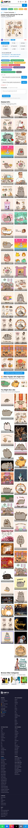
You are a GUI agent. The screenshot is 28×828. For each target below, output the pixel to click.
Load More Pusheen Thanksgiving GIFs (14, 373)
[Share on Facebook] (7, 826)
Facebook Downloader (5, 792)
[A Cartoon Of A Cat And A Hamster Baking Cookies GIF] (7, 284)
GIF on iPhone (17, 759)
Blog (2, 798)
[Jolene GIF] (16, 9)
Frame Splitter (3, 771)
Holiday (16, 717)
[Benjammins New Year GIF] (20, 638)
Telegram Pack (3, 781)
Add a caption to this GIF (15, 54)
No (1, 742)
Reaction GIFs (17, 774)
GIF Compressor (4, 763)
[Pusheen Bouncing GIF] (7, 490)
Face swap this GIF (6, 54)
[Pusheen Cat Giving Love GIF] (7, 498)
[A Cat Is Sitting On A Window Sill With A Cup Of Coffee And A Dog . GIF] (20, 271)
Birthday (16, 702)
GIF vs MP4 (17, 768)
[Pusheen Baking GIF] (7, 509)
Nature (16, 721)
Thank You (3, 733)
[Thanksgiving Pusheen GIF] (20, 488)
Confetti (16, 736)
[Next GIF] (25, 28)
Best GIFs (16, 772)
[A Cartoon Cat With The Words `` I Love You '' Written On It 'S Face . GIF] (7, 112)
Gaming (16, 714)
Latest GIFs (3, 699)
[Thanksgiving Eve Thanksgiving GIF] (7, 600)
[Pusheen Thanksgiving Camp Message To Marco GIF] (20, 557)
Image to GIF (3, 775)
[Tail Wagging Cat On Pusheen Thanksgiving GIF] (20, 515)
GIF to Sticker (3, 777)
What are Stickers (4, 814)
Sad (1, 730)
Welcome (2, 754)
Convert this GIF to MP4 (14, 56)
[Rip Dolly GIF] (21, 9)
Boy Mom (16, 751)
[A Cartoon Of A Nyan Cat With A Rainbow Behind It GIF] (7, 298)
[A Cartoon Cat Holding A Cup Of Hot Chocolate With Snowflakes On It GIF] (20, 152)
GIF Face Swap (3, 759)
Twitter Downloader (4, 787)
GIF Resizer (3, 765)
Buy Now (16, 752)
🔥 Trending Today (4, 703)
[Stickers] (19, 2)
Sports (16, 724)
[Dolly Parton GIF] (4, 9)
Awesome (16, 740)
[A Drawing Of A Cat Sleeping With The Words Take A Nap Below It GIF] (7, 338)
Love (15, 718)
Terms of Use (3, 804)
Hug (1, 746)
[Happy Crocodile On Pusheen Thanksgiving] (5, 383)
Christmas (16, 733)
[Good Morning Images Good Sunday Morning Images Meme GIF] (20, 664)
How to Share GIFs (18, 762)
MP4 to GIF (3, 762)
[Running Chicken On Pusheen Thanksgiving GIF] (20, 462)
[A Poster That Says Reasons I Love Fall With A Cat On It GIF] (7, 364)
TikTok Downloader (4, 786)
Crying (2, 739)
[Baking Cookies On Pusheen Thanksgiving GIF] (20, 570)
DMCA (2, 801)
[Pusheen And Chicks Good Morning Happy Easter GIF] (20, 527)
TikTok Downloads (18, 771)
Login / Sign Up (3, 710)
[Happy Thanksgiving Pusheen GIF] (20, 651)
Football (16, 734)
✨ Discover (3, 705)
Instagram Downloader (5, 789)
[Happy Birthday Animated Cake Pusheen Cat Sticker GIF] (7, 637)
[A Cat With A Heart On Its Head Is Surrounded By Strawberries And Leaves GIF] (20, 218)
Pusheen (16, 723)
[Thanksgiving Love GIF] (7, 549)
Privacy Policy (3, 803)
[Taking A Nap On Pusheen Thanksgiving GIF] (7, 576)
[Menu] (25, 1)
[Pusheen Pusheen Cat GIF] (7, 400)
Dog (15, 711)
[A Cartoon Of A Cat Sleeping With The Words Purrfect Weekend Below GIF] (7, 138)
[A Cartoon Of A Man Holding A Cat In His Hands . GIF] (20, 178)
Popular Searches (4, 706)
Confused (2, 740)
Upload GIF (3, 713)
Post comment (6, 96)
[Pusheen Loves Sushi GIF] (7, 523)
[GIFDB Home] (1, 12)
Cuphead (16, 731)
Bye (1, 745)
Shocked (2, 752)
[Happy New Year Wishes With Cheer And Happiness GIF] (7, 536)
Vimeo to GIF (3, 784)
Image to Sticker (4, 778)
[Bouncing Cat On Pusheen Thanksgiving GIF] (7, 413)
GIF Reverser (3, 768)
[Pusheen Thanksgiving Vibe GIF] (7, 426)
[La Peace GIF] (10, 9)
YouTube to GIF (3, 783)
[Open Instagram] (11, 826)
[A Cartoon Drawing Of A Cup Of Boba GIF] (7, 205)
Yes (1, 743)
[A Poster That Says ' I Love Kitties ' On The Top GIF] (7, 311)
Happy (2, 728)
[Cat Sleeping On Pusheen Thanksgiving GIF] (7, 478)
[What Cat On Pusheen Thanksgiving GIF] (20, 583)
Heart (16, 737)
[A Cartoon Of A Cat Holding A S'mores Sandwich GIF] (7, 231)
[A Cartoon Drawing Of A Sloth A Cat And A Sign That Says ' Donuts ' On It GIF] (20, 364)
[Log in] (23, 2)
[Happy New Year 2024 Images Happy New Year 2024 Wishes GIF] (20, 624)
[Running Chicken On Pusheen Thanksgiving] (15, 383)
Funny (16, 712)
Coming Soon (17, 746)
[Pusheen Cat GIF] (20, 541)
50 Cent (16, 754)
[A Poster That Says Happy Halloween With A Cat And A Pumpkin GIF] (20, 138)
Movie (16, 720)
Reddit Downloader (4, 790)
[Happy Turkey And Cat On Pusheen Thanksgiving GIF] (7, 440)
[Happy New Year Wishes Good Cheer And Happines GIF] (7, 562)
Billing (2, 716)
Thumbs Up (3, 737)
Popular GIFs (3, 816)
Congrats (2, 748)
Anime (16, 700)
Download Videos (18, 769)
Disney (16, 709)
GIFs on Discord (17, 765)
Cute (15, 706)
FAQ (1, 808)
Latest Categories (4, 700)
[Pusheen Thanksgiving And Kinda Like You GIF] (20, 502)
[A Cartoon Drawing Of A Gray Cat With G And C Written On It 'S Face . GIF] (20, 191)
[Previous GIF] (2, 28)
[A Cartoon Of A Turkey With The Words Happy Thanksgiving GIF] (20, 231)
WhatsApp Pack (4, 780)
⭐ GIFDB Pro (3, 712)
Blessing (16, 749)
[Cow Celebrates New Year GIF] (20, 475)
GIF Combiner (3, 772)
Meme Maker (3, 774)
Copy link (3, 74)
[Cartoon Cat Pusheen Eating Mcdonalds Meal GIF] (7, 465)
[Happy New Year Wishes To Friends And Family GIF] (20, 433)
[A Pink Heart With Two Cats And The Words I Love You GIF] (7, 218)
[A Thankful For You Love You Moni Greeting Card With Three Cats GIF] (20, 311)
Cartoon (16, 703)
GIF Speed (2, 769)
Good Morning (3, 749)
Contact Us (3, 800)
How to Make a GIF (4, 813)
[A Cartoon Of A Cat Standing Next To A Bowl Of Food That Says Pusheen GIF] (20, 112)
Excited (2, 736)
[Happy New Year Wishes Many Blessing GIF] (20, 610)
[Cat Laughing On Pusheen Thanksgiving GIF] (7, 453)
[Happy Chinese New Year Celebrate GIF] (20, 402)
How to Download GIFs (5, 810)
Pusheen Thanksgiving (9, 12)
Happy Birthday (17, 715)
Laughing (2, 734)
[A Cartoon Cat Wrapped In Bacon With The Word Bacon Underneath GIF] (7, 258)
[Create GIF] (21, 2)
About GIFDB (3, 797)
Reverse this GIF (5, 56)
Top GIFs (2, 702)
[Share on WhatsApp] (2, 826)
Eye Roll (2, 751)
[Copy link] (25, 826)
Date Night (16, 748)
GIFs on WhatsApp (18, 763)
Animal (16, 699)
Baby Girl (16, 745)
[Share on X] (16, 826)
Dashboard (3, 715)
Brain (16, 742)
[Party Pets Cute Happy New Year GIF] (20, 418)
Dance (16, 708)
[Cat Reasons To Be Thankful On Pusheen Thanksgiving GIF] (7, 624)
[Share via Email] (21, 826)
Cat (15, 705)
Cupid (16, 730)
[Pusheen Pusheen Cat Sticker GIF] (7, 611)
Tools (2, 756)
